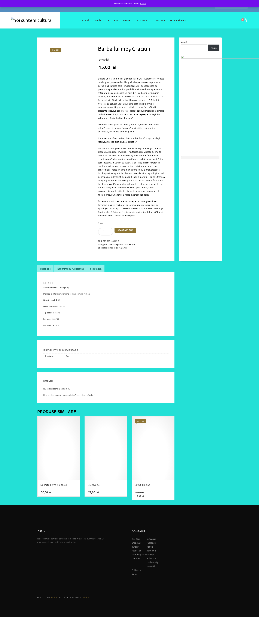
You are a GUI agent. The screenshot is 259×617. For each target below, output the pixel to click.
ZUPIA (54, 597)
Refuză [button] (143, 3)
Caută (184, 42)
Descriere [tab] (45, 269)
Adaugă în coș (125, 230)
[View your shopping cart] (244, 20)
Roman (132, 244)
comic (110, 247)
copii (116, 247)
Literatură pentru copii (118, 244)
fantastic (123, 247)
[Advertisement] (200, 209)
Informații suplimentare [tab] (70, 269)
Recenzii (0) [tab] (95, 269)
